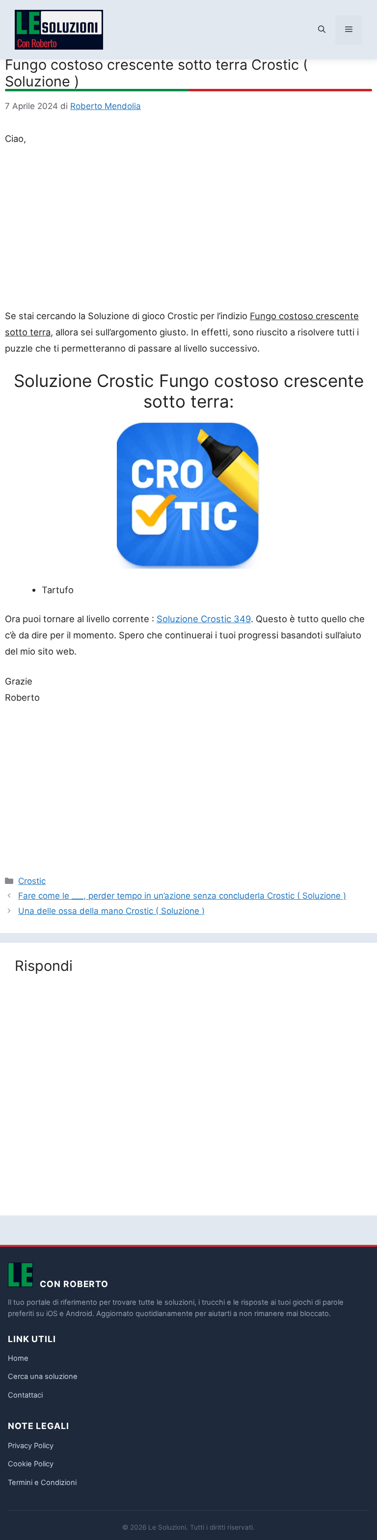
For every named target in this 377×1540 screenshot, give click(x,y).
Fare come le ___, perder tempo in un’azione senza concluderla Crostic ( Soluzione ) (182, 896)
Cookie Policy (31, 1463)
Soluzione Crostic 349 (204, 618)
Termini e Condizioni (42, 1482)
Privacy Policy (31, 1445)
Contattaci (25, 1395)
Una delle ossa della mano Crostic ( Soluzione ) (111, 911)
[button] (321, 30)
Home (18, 1358)
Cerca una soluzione (43, 1376)
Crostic (32, 881)
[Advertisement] (188, 229)
